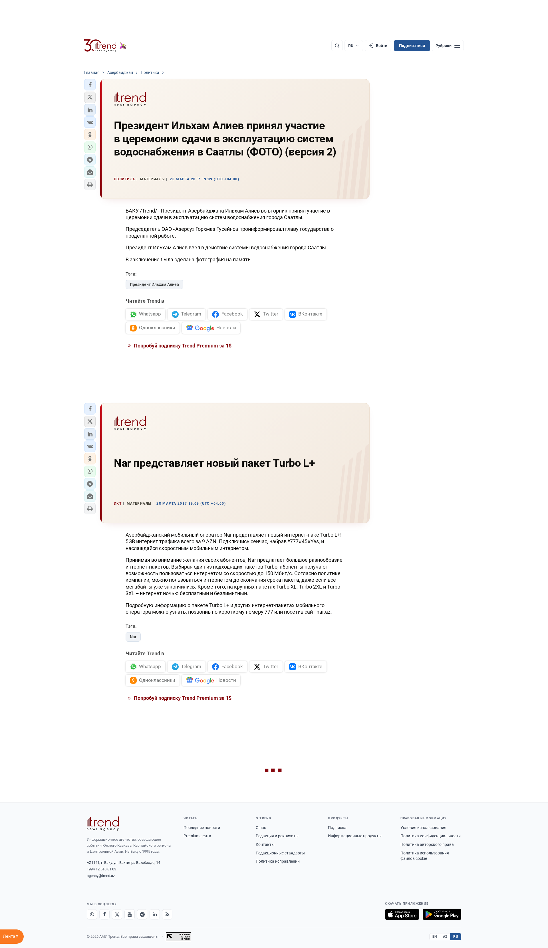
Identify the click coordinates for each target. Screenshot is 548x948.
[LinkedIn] (155, 914)
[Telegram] (142, 914)
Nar (133, 636)
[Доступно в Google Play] (442, 914)
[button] (89, 84)
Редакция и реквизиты (277, 836)
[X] (117, 914)
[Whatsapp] (92, 914)
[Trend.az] (105, 45)
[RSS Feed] (167, 914)
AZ (445, 937)
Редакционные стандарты (280, 853)
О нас (261, 827)
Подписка (337, 827)
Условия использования (423, 827)
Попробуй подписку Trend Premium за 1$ (182, 346)
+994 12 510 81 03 (101, 869)
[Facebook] (104, 914)
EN (434, 937)
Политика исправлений (278, 861)
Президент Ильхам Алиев (154, 284)
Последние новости (202, 827)
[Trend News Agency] (103, 823)
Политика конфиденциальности (430, 836)
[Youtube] (129, 914)
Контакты (265, 844)
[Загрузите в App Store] (402, 914)
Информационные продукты (355, 836)
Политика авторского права (427, 844)
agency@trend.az (101, 876)
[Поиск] (337, 45)
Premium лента (197, 836)
